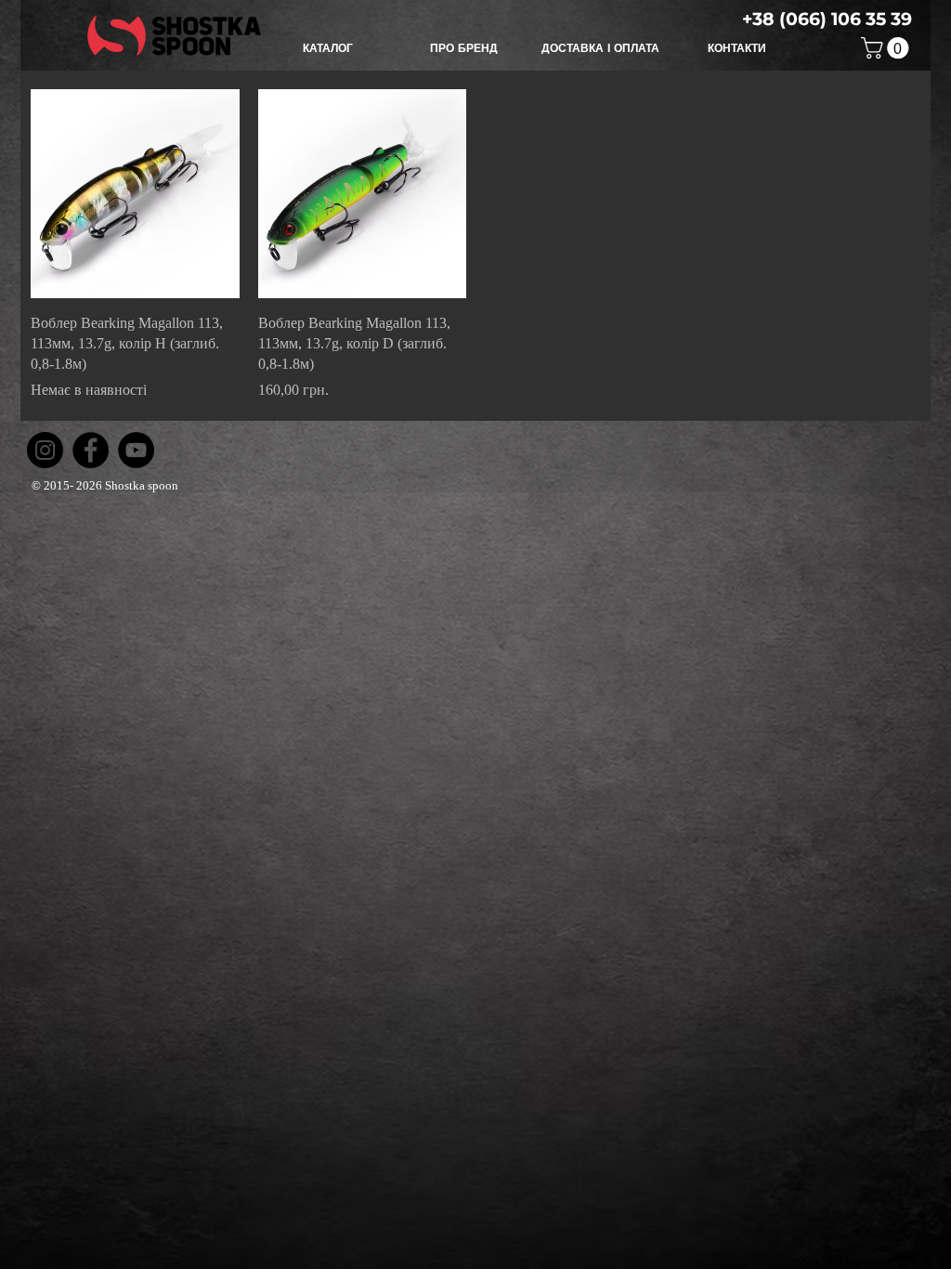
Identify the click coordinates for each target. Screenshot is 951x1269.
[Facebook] (90, 450)
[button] (327, 48)
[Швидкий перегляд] (135, 193)
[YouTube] (136, 450)
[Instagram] (45, 450)
